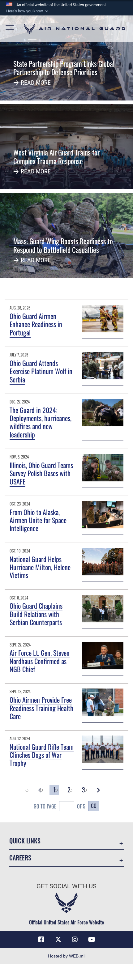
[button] (27, 11)
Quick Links (25, 840)
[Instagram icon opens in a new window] (74, 939)
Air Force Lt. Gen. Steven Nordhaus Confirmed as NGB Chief (40, 661)
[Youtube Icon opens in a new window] (92, 939)
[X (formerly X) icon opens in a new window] (58, 939)
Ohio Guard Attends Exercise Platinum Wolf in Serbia (41, 371)
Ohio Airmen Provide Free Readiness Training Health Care (41, 708)
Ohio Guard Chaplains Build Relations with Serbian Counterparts (36, 614)
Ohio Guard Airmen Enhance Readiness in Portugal (36, 324)
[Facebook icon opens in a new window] (41, 939)
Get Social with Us (66, 886)
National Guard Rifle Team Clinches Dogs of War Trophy (42, 755)
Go (94, 805)
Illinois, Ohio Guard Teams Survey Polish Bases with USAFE (41, 473)
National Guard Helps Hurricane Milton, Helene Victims (40, 567)
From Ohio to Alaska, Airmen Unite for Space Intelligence (38, 520)
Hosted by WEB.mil (66, 955)
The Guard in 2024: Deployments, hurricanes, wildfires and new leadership (40, 422)
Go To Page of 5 (59, 806)
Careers (20, 857)
